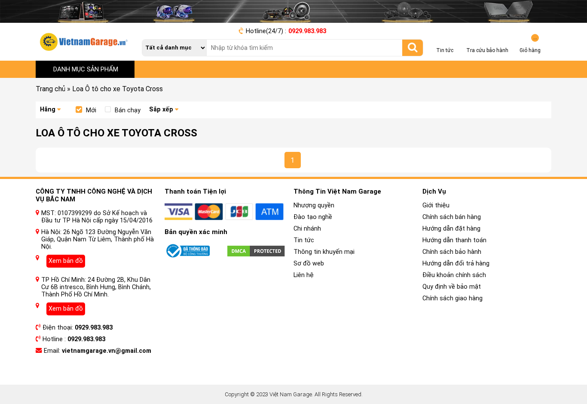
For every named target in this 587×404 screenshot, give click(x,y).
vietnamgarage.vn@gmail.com (106, 351)
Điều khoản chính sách (454, 275)
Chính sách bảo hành (451, 252)
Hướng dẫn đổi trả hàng (455, 263)
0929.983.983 (307, 31)
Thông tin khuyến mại (324, 252)
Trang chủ (50, 89)
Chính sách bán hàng (451, 217)
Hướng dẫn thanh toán (454, 240)
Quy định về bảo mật (451, 286)
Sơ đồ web (309, 263)
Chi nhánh (307, 228)
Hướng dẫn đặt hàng (451, 228)
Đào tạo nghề (313, 217)
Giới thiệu (435, 205)
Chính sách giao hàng (452, 298)
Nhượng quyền (314, 205)
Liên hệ (304, 275)
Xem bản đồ (66, 261)
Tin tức (304, 240)
